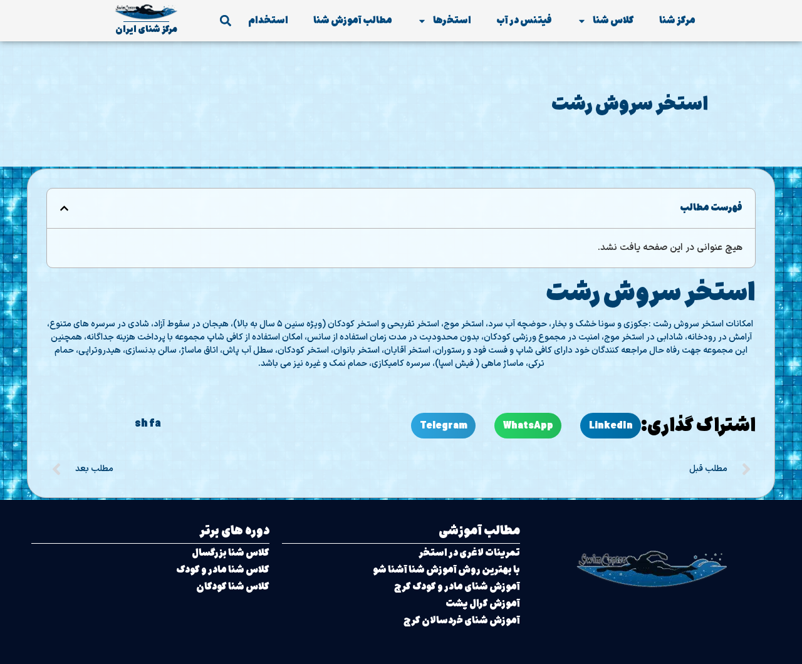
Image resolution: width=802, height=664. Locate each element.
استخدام (268, 20)
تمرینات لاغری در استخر (469, 553)
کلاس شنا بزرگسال (230, 553)
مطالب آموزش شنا (352, 20)
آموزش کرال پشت (482, 603)
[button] (225, 21)
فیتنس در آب (524, 20)
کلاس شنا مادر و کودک (222, 570)
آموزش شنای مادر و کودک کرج (457, 586)
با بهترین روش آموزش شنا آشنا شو (446, 570)
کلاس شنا (613, 20)
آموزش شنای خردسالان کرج (462, 620)
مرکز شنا (677, 20)
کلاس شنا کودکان (232, 586)
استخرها (452, 20)
